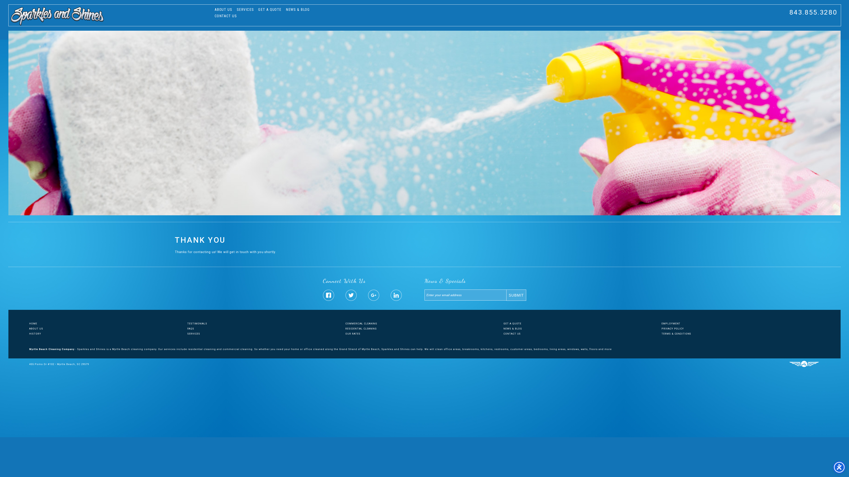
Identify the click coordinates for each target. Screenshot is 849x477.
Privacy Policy (673, 328)
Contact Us (226, 16)
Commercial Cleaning (361, 323)
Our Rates (352, 333)
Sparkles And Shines (57, 16)
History (35, 333)
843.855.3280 (813, 12)
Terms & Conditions (676, 333)
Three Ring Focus (804, 364)
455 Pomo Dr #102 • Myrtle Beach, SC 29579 (59, 364)
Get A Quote (269, 10)
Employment (671, 323)
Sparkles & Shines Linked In (396, 295)
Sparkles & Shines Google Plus (373, 295)
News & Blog (298, 10)
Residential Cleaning (361, 328)
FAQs (190, 328)
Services (245, 10)
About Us (223, 10)
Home (33, 323)
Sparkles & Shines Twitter (351, 295)
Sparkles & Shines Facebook (328, 295)
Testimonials (197, 323)
